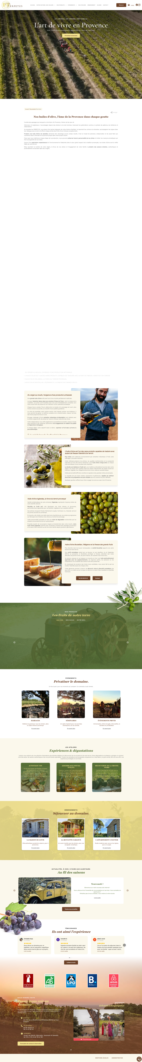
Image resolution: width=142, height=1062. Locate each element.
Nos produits (61, 5)
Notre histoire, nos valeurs (45, 5)
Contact (105, 5)
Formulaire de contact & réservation (30, 1043)
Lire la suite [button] (27, 951)
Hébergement (91, 5)
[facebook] (137, 5)
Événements (71, 5)
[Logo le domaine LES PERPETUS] (12, 5)
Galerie (99, 5)
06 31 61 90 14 (28, 1029)
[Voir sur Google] (21, 939)
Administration (117, 1058)
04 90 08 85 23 (83, 578)
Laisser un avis (71, 962)
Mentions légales (101, 1058)
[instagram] (139, 5)
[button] (17, 945)
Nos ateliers (82, 5)
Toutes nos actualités (71, 909)
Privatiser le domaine (71, 35)
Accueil (32, 5)
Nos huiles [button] (38, 109)
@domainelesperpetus (111, 1005)
